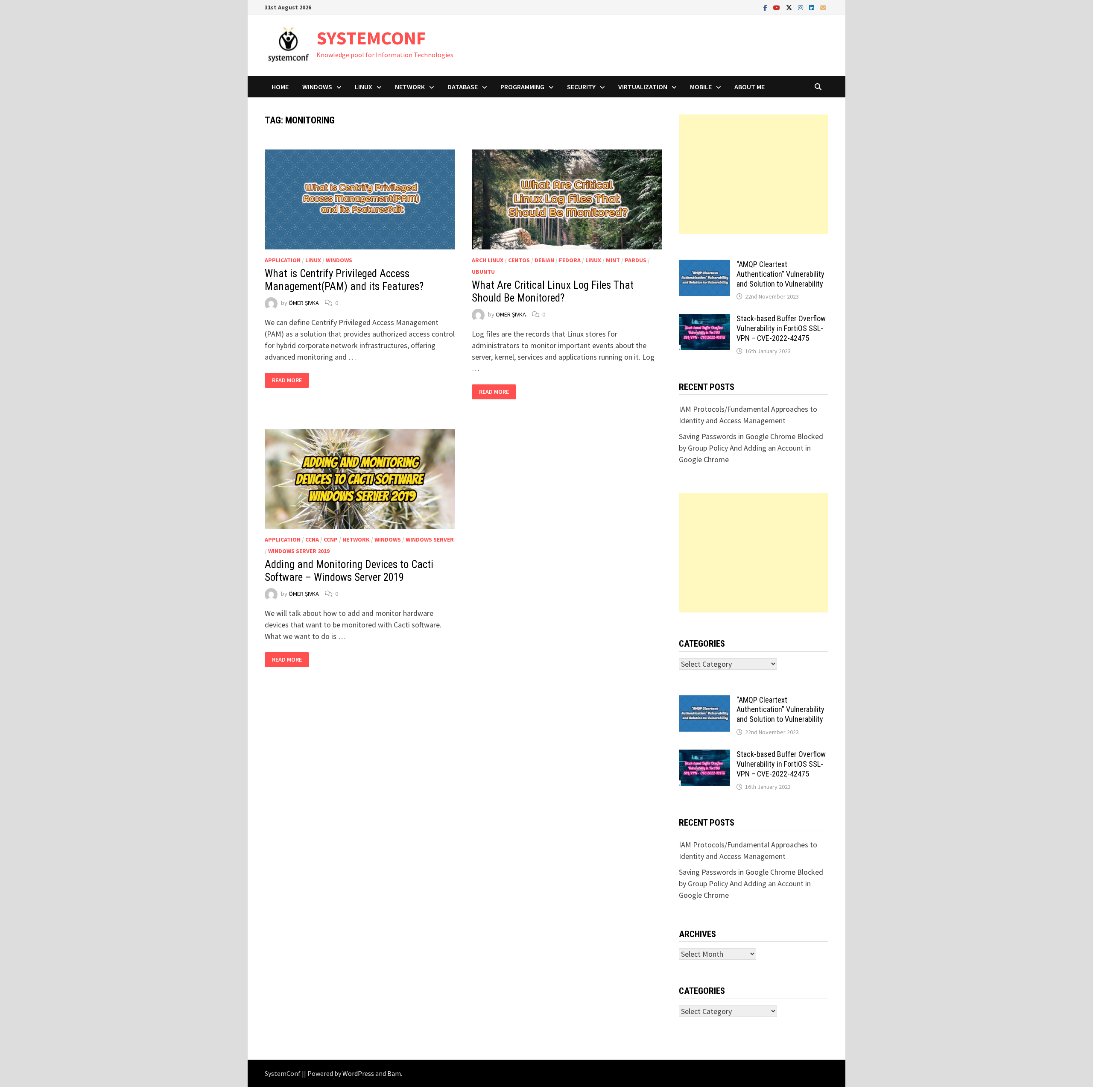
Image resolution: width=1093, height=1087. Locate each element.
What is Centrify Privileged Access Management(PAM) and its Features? (344, 280)
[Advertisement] (753, 174)
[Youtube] (777, 7)
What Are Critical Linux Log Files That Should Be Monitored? (553, 291)
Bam (394, 1073)
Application (283, 260)
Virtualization (642, 86)
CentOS (519, 260)
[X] (790, 7)
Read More (290, 380)
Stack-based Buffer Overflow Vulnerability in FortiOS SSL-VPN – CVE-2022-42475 (781, 328)
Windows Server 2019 (299, 551)
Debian (544, 260)
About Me (749, 86)
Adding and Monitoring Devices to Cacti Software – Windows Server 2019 (349, 570)
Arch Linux (487, 260)
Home (280, 86)
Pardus (635, 260)
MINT (613, 260)
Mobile (701, 86)
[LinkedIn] (812, 7)
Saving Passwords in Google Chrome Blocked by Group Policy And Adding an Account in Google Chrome (751, 447)
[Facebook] (766, 7)
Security (581, 86)
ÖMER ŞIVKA (304, 303)
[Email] (823, 7)
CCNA (312, 539)
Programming (522, 86)
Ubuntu (483, 271)
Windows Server (430, 539)
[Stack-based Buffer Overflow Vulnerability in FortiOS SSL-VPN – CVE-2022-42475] (704, 320)
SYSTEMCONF (371, 38)
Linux (363, 86)
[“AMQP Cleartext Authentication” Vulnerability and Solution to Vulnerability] (704, 265)
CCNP (331, 539)
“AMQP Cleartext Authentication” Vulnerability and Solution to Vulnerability (780, 274)
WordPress (358, 1073)
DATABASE (462, 86)
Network (410, 86)
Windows (317, 86)
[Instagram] (801, 7)
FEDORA (570, 260)
